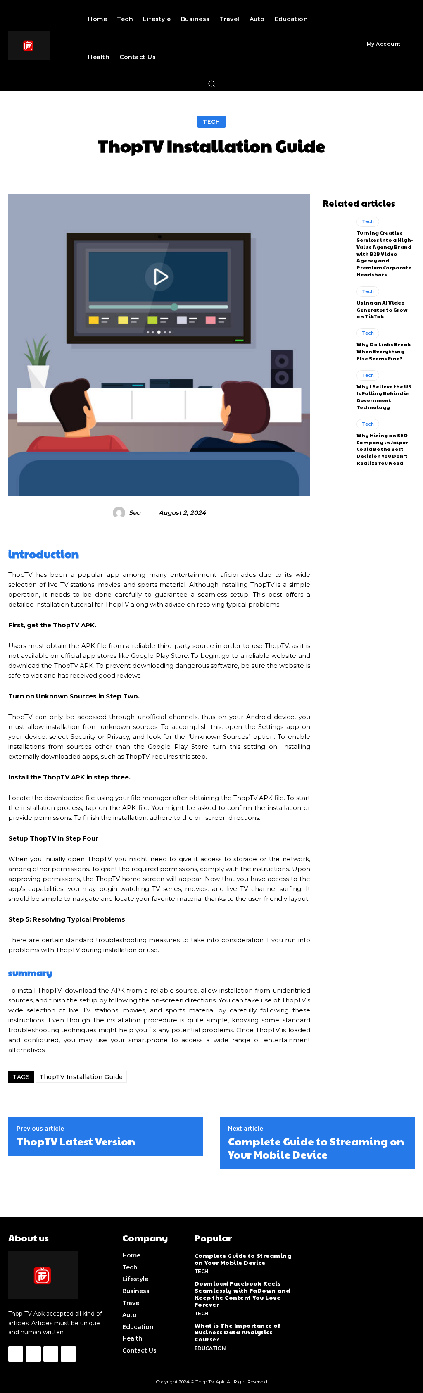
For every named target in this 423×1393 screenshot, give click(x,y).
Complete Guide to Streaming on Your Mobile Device (316, 1147)
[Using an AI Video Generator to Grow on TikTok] (336, 302)
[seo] (120, 513)
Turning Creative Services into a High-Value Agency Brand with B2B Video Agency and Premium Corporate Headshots (384, 253)
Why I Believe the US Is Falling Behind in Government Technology (383, 396)
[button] (211, 83)
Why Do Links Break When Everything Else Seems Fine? (383, 351)
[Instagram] (33, 1353)
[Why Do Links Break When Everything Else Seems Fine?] (336, 344)
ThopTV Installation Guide (81, 1077)
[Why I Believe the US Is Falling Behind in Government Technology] (336, 386)
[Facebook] (15, 1353)
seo (134, 513)
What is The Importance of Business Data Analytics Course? (237, 1332)
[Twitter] (50, 1353)
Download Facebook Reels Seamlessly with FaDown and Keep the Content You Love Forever (242, 1293)
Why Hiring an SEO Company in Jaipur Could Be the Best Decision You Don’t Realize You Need (382, 449)
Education (210, 1348)
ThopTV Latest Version (76, 1141)
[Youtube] (68, 1353)
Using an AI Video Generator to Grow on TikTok (381, 309)
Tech (211, 121)
